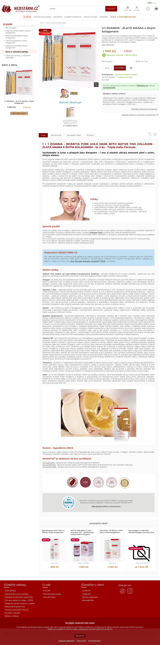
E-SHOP (48, 23)
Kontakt (104, 17)
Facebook (86, 591)
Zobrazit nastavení (66, 641)
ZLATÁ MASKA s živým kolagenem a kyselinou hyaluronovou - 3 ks (70, 121)
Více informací (94, 641)
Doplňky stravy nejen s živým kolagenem (17, 32)
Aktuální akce (49, 597)
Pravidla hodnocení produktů (144, 109)
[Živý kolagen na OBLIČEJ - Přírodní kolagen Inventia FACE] (141, 561)
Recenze (58, 17)
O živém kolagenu (42, 17)
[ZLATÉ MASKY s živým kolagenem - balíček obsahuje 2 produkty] (74, 93)
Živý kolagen (10, 28)
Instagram (86, 594)
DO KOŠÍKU (120, 68)
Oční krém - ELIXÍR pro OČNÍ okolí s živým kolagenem (110, 531)
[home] (21, 12)
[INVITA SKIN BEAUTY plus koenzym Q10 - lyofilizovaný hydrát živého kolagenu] (83, 561)
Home (42, 23)
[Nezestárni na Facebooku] (122, 593)
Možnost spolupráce (52, 594)
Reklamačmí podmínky (15, 607)
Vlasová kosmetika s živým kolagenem (16, 47)
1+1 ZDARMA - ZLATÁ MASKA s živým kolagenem (19, 102)
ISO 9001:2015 (48, 463)
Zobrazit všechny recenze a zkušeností (139, 115)
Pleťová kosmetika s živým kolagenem (16, 37)
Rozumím (80, 636)
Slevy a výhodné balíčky (16, 52)
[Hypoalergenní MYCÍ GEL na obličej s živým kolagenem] (54, 561)
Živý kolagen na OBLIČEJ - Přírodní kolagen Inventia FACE (141, 531)
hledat (111, 9)
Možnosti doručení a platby (17, 594)
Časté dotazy (90, 17)
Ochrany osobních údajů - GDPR (19, 600)
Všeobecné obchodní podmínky (19, 597)
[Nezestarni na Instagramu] (130, 593)
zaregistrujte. (109, 88)
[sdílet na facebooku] (155, 133)
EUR (155, 3)
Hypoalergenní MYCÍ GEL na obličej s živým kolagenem (53, 531)
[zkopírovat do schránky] (150, 133)
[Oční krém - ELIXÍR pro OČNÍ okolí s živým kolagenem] (112, 561)
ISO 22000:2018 (49, 467)
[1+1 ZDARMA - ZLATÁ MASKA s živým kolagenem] (69, 87)
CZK (149, 3)
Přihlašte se (142, 86)
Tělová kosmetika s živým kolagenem (16, 42)
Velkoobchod (88, 600)
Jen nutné (81, 641)
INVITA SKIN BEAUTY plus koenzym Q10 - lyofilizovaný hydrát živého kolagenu (82, 532)
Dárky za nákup (12, 616)
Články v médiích (72, 17)
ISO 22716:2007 (49, 465)
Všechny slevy (19, 113)
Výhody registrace (90, 597)
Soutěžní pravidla (12, 613)
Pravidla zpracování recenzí (17, 610)
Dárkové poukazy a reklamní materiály (18, 57)
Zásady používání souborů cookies (20, 603)
